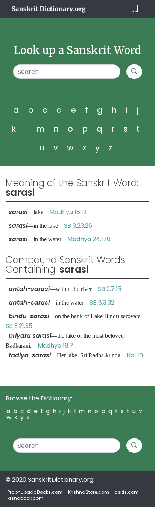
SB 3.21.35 (19, 326)
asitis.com (126, 492)
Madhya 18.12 (68, 212)
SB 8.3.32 (102, 302)
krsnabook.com (26, 498)
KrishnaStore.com (88, 492)
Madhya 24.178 (89, 239)
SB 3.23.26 (78, 225)
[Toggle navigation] (134, 8)
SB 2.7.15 (110, 289)
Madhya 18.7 (55, 345)
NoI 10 (134, 355)
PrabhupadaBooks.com (35, 492)
